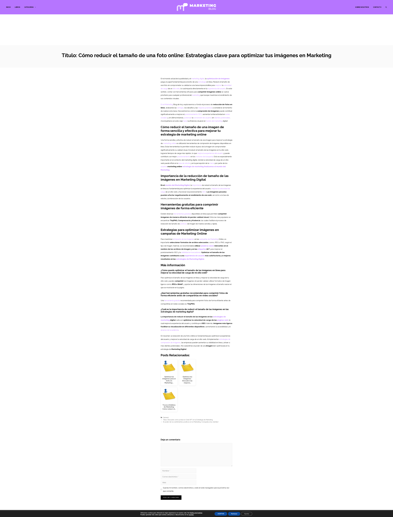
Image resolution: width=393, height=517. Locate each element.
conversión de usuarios (203, 118)
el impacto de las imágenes (183, 239)
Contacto (377, 7)
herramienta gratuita (172, 300)
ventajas (180, 108)
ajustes (191, 515)
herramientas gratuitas (182, 214)
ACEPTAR (221, 514)
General (166, 417)
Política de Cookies (196, 513)
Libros (17, 7)
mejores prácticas (205, 108)
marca (211, 163)
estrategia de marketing (193, 166)
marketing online (169, 143)
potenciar (187, 118)
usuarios (164, 166)
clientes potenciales (222, 118)
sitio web (176, 89)
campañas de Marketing (208, 239)
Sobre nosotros (362, 7)
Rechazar (234, 514)
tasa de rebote (184, 163)
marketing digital (197, 79)
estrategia (202, 82)
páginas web (222, 320)
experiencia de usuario (195, 256)
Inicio (8, 7)
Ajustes (246, 514)
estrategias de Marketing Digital (190, 259)
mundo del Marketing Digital (177, 185)
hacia (185, 121)
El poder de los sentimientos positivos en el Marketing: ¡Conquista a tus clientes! (190, 422)
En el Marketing (167, 104)
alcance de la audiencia (170, 330)
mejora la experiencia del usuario (210, 153)
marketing (196, 95)
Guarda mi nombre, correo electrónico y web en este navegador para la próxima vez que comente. (196, 489)
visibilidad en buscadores (190, 252)
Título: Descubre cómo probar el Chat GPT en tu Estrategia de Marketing (188, 420)
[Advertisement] (196, 29)
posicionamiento (183, 157)
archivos (183, 224)
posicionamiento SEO (193, 114)
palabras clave (207, 246)
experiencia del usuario (216, 89)
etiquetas (202, 249)
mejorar (218, 85)
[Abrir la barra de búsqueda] (386, 7)
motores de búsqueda (204, 157)
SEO (204, 192)
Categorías (29, 7)
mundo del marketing (214, 121)
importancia (197, 185)
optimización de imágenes (218, 79)
